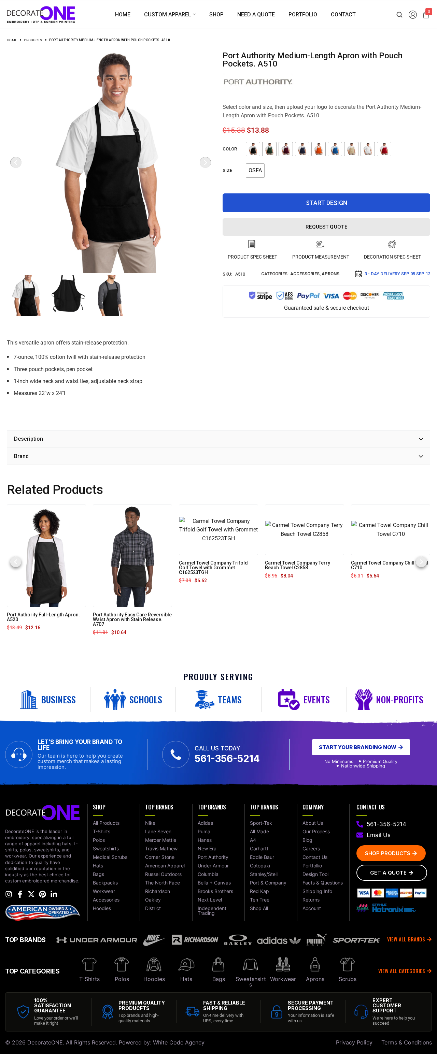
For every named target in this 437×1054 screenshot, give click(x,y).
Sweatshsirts (251, 982)
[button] (15, 561)
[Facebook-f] (20, 894)
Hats (186, 979)
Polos (122, 979)
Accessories (305, 273)
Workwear (283, 979)
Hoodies (154, 979)
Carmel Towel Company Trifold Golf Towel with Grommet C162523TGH (213, 567)
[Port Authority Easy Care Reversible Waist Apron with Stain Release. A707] (132, 555)
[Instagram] (8, 894)
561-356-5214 (227, 758)
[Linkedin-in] (53, 894)
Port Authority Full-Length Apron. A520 (43, 617)
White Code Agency (179, 1042)
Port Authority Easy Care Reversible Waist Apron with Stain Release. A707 (132, 619)
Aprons (330, 273)
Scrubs (347, 979)
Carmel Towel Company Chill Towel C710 (389, 565)
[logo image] (41, 14)
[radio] (253, 149)
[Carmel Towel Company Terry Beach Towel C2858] (304, 529)
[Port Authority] (258, 81)
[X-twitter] (31, 894)
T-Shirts (89, 979)
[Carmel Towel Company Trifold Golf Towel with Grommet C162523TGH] (218, 529)
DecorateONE (45, 1042)
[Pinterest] (42, 894)
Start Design (326, 202)
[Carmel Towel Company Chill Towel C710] (390, 529)
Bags (218, 979)
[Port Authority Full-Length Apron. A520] (46, 555)
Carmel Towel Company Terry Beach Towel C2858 (297, 565)
